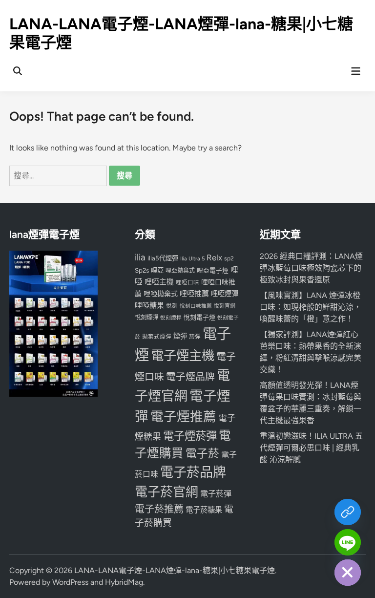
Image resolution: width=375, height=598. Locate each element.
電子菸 (202, 453)
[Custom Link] (347, 512)
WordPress (70, 582)
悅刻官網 (224, 306)
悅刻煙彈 (146, 317)
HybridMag (124, 582)
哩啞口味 (187, 282)
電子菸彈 (215, 493)
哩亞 (157, 270)
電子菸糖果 (204, 509)
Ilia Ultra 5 (192, 258)
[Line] (347, 542)
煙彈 (180, 336)
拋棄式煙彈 (156, 336)
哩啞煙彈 (224, 293)
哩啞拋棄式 (161, 294)
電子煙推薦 (183, 417)
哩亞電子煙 (213, 270)
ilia (140, 257)
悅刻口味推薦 (196, 306)
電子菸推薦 (159, 509)
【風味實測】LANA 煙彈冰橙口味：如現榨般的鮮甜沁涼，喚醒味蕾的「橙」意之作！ (310, 307)
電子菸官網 (166, 491)
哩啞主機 (159, 282)
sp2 (229, 258)
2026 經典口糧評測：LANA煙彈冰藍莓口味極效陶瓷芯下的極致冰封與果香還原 (311, 268)
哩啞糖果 (149, 305)
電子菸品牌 (193, 472)
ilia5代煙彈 (162, 258)
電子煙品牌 (190, 377)
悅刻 (172, 305)
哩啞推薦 (194, 293)
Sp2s (142, 270)
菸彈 (195, 336)
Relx (214, 257)
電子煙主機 (182, 355)
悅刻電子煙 (199, 317)
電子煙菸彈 (190, 436)
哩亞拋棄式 (180, 270)
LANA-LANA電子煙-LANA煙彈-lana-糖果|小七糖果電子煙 (174, 570)
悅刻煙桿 (171, 318)
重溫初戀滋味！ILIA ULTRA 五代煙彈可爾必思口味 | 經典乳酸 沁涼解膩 (311, 447)
